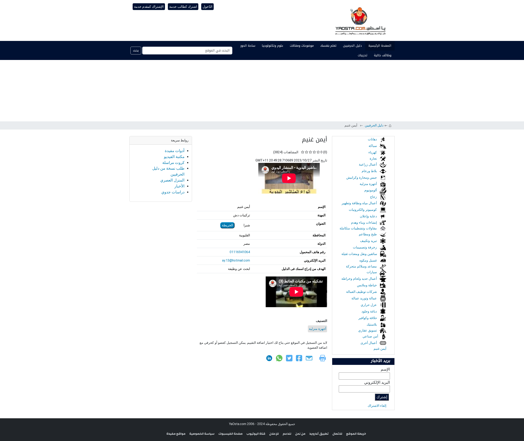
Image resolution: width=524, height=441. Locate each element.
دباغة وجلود (369, 311)
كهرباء (373, 152)
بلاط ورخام (370, 171)
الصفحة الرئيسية (379, 45)
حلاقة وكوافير (368, 318)
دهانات (373, 139)
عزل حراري (369, 305)
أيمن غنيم (380, 349)
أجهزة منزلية (317, 329)
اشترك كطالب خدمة (183, 7)
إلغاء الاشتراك (377, 406)
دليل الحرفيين (352, 45)
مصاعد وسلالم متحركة (362, 266)
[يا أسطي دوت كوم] (360, 20)
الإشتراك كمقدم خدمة (149, 7)
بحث (136, 50)
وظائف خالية (382, 55)
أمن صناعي (371, 336)
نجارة (374, 158)
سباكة (373, 146)
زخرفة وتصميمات (365, 247)
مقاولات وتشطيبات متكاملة (359, 228)
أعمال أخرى (369, 343)
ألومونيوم (371, 190)
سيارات (372, 272)
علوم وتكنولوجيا (272, 45)
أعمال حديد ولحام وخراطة (359, 279)
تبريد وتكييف (369, 241)
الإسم (385, 369)
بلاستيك (372, 324)
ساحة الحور (247, 45)
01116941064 (240, 252)
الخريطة (227, 225)
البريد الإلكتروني (377, 382)
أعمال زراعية (368, 164)
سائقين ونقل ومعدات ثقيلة (359, 254)
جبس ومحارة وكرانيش (362, 177)
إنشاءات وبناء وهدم (364, 222)
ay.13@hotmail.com (236, 260)
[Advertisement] (262, 90)
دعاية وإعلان (369, 216)
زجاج (374, 197)
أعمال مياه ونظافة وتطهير (360, 203)
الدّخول (207, 7)
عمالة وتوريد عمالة (364, 298)
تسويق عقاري (368, 330)
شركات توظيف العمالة (362, 292)
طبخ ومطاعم (368, 234)
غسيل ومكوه (368, 260)
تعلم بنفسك (328, 45)
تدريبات (362, 55)
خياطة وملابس (367, 285)
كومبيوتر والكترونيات (363, 210)
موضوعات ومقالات (302, 45)
